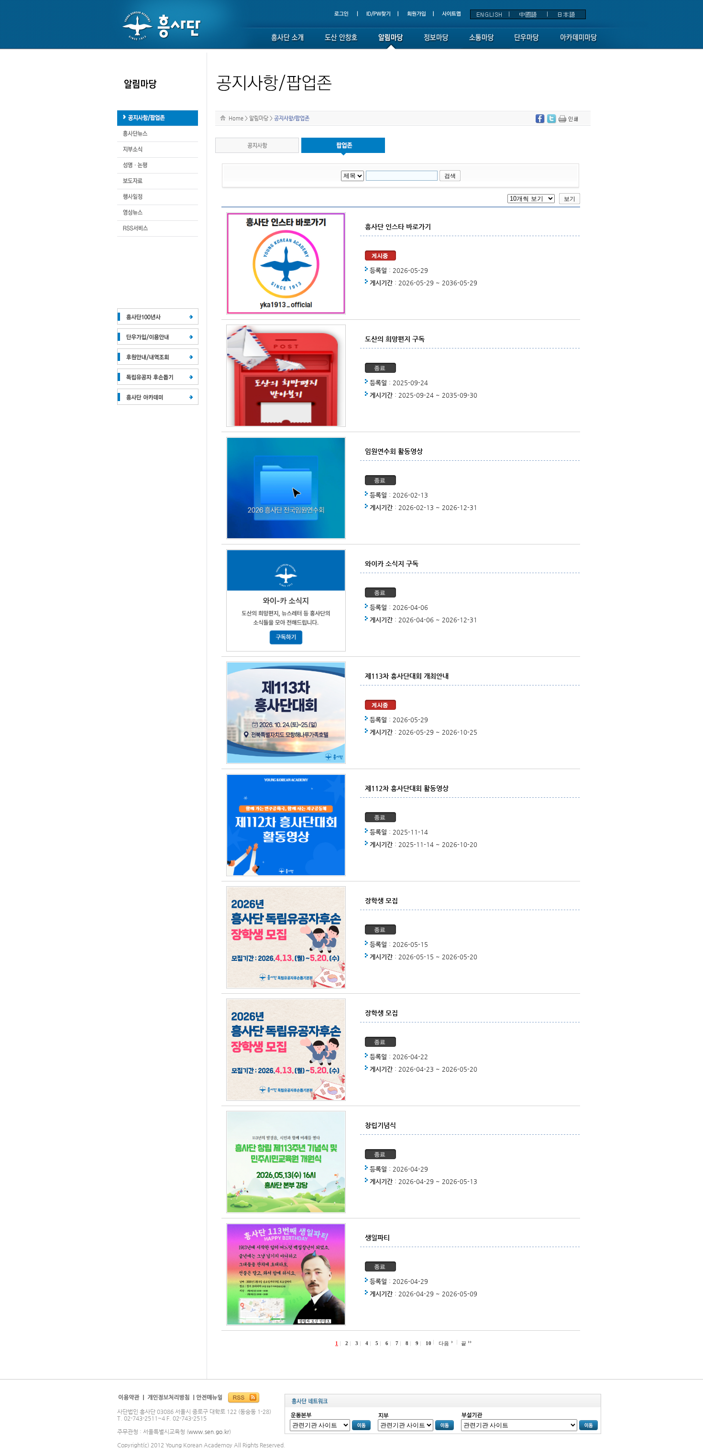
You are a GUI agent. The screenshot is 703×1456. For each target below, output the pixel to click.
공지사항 (257, 147)
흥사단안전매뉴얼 (208, 1400)
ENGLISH (490, 14)
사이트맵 (450, 14)
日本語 (566, 14)
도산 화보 (157, 197)
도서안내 (157, 213)
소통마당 (481, 42)
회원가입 (417, 14)
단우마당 (526, 42)
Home (236, 118)
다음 (444, 1343)
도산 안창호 (341, 42)
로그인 (345, 14)
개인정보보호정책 (169, 1400)
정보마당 (435, 42)
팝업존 (343, 147)
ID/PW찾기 (379, 14)
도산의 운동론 (157, 134)
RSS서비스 (157, 229)
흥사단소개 (287, 42)
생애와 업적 (157, 118)
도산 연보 (157, 166)
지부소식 (157, 150)
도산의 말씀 (157, 181)
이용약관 (130, 1400)
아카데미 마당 (579, 42)
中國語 (528, 14)
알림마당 (390, 42)
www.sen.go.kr (208, 1431)
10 (428, 1343)
